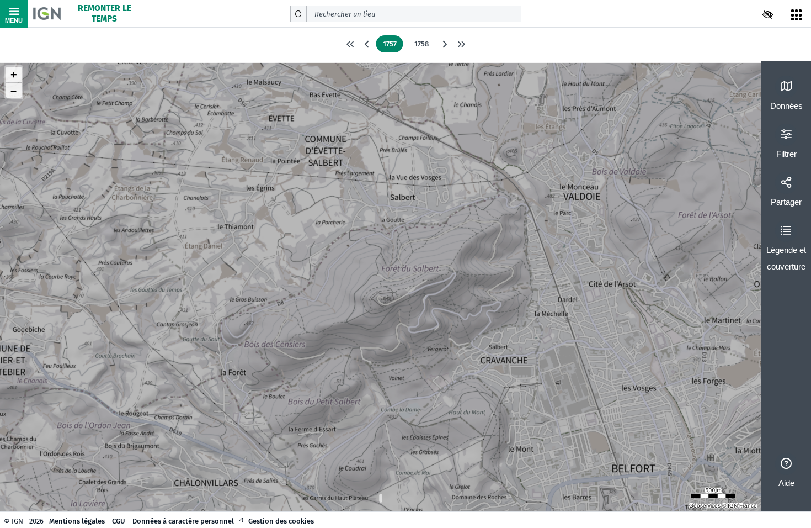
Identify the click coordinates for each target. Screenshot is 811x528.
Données (786, 105)
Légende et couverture (786, 258)
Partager (786, 202)
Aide (786, 483)
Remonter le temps (104, 13)
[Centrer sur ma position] (298, 14)
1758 (421, 44)
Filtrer (786, 154)
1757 (390, 44)
